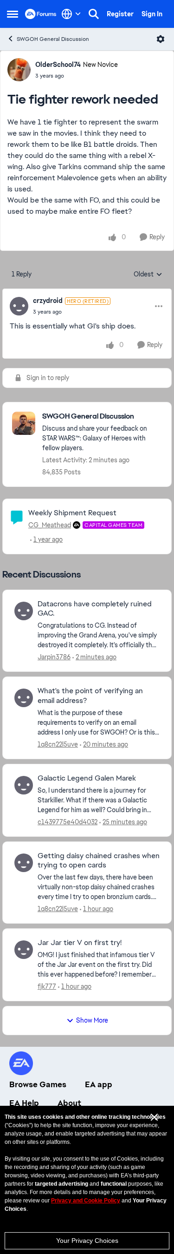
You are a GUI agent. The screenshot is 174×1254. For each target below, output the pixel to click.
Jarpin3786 (54, 657)
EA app (98, 1084)
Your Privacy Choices (87, 1240)
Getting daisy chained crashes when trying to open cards (99, 860)
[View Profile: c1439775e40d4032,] (23, 785)
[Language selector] (71, 14)
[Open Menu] (160, 39)
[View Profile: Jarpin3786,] (23, 611)
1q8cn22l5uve (58, 744)
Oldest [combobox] (148, 274)
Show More (92, 1020)
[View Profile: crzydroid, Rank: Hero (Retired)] (19, 306)
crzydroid (48, 300)
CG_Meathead (49, 525)
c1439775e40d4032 (67, 822)
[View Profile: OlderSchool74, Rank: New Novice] (19, 69)
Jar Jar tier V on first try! (80, 942)
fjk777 (47, 986)
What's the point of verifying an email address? (90, 695)
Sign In (152, 14)
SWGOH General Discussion (53, 39)
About (69, 1103)
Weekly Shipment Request (72, 513)
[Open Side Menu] (12, 14)
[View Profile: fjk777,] (23, 949)
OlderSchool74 (58, 64)
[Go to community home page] (41, 14)
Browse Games (37, 1084)
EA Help (24, 1103)
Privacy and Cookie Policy (85, 1200)
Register (120, 14)
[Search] (93, 14)
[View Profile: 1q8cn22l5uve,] (23, 698)
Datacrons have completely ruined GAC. (95, 608)
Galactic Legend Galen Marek (87, 778)
